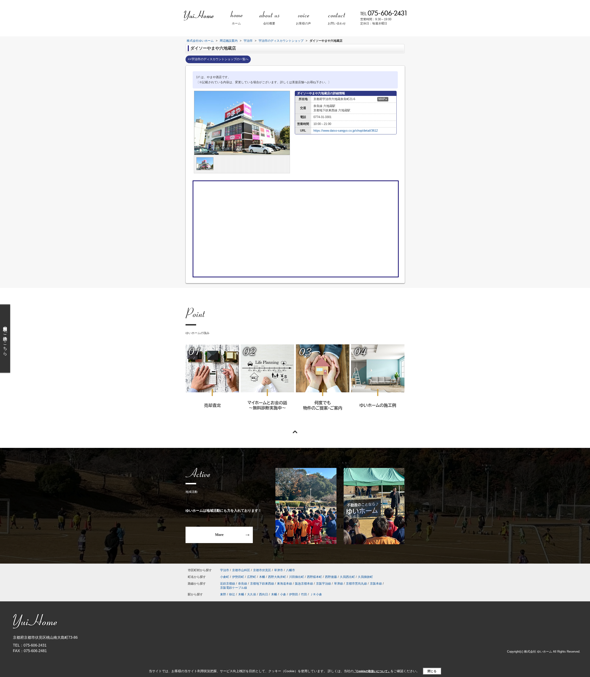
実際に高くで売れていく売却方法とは (212, 383)
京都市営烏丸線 (356, 583)
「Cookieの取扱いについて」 (372, 671)
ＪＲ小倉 (316, 594)
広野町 (251, 577)
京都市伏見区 (262, 570)
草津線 (338, 583)
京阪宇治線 (323, 583)
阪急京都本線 (304, 583)
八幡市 (290, 570)
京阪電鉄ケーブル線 (233, 587)
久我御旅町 (365, 577)
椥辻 (232, 594)
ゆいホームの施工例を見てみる (377, 383)
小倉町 (224, 577)
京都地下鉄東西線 (262, 583)
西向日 (263, 594)
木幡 (262, 577)
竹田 (304, 594)
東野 (223, 594)
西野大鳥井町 (277, 577)
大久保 (251, 594)
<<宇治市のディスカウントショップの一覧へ (218, 59)
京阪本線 (376, 583)
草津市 (278, 570)
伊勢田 (293, 594)
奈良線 (242, 583)
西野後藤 (331, 577)
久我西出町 (347, 577)
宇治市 (224, 570)
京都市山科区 (241, 570)
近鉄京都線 (227, 583)
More (219, 535)
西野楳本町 (314, 577)
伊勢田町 (238, 577)
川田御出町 (296, 577)
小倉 (283, 594)
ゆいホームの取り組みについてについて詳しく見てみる (322, 383)
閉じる (432, 671)
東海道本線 (284, 583)
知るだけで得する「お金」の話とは (267, 383)
